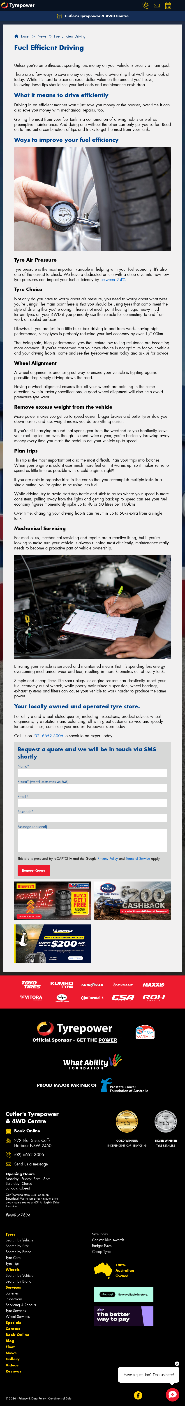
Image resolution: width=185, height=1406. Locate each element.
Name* (23, 766)
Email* (23, 796)
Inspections (14, 1299)
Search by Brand (18, 1252)
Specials (13, 1322)
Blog (10, 1340)
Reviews (13, 1371)
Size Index (100, 1234)
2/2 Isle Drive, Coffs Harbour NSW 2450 (32, 1143)
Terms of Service (138, 858)
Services (13, 1287)
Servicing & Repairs (21, 1305)
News (11, 1352)
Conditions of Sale (60, 1398)
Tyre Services (16, 1310)
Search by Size (17, 1246)
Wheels (13, 1269)
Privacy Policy (108, 858)
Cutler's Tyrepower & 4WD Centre (96, 15)
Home (23, 36)
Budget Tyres (101, 1245)
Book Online (17, 1334)
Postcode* (25, 811)
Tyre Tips (12, 1263)
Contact (13, 1328)
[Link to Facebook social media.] (138, 1395)
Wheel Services (18, 1316)
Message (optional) (32, 826)
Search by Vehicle (19, 1240)
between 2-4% (112, 279)
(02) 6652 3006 (48, 736)
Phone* (43, 781)
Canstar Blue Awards (108, 1240)
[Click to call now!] (145, 5)
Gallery (12, 1359)
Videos (12, 1365)
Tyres (10, 1234)
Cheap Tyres (101, 1251)
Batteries (12, 1293)
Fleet (10, 1346)
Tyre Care (13, 1257)
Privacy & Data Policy (32, 1398)
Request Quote (33, 870)
